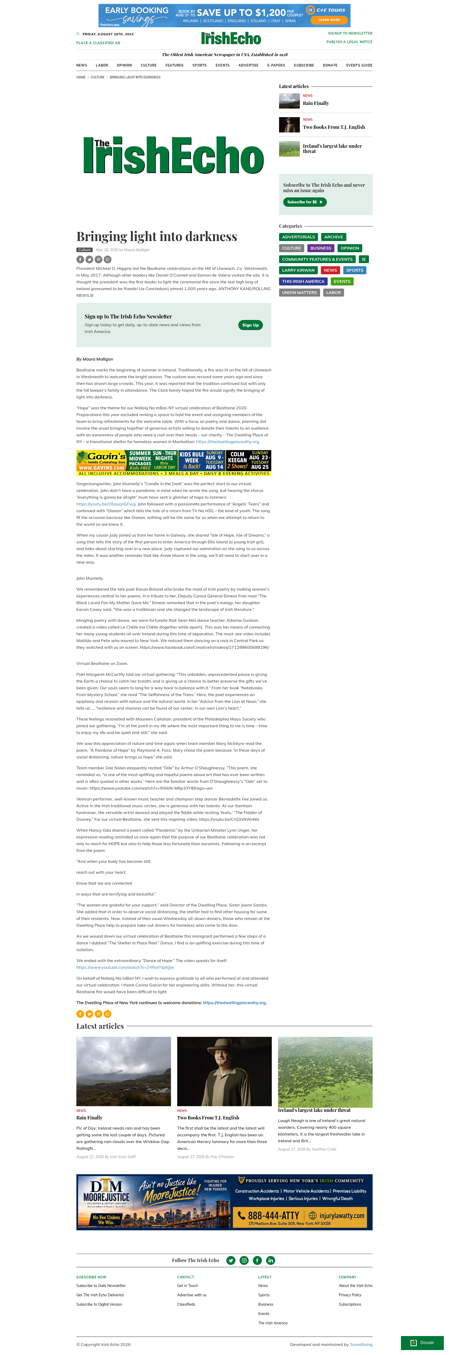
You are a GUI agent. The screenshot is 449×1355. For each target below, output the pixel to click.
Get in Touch (187, 1285)
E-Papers (276, 65)
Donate (330, 65)
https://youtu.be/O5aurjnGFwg (106, 503)
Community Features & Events (317, 259)
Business (321, 248)
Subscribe (304, 65)
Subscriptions (350, 1304)
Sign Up (250, 325)
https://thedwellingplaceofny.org (227, 441)
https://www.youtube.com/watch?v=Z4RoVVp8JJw (125, 967)
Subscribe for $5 (302, 202)
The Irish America (272, 1323)
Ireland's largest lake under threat (332, 148)
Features (175, 65)
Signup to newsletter (350, 33)
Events (223, 65)
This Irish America (303, 281)
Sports (200, 65)
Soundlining (361, 1344)
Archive (333, 236)
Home (80, 77)
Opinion (124, 65)
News (81, 65)
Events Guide (359, 65)
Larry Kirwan (298, 270)
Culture (149, 65)
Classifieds (186, 1304)
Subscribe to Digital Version (99, 1304)
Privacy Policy (350, 1295)
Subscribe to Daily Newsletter (101, 1285)
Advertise (249, 65)
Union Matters (299, 292)
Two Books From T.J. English (334, 127)
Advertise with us (192, 1295)
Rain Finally (316, 103)
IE (364, 259)
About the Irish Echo (356, 1285)
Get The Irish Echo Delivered (99, 1295)
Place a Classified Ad (98, 43)
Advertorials (298, 236)
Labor (102, 65)
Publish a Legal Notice (350, 42)
